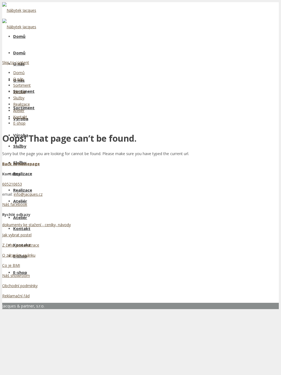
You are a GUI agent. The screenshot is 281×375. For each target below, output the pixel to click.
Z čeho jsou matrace (20, 245)
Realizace (22, 190)
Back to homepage (21, 163)
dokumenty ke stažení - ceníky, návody (36, 224)
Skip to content (15, 62)
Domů (19, 36)
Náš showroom (16, 275)
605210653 (12, 184)
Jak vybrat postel (17, 234)
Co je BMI (11, 265)
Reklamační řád (16, 295)
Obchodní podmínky (20, 285)
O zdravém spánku (18, 255)
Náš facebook (14, 204)
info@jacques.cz (28, 194)
